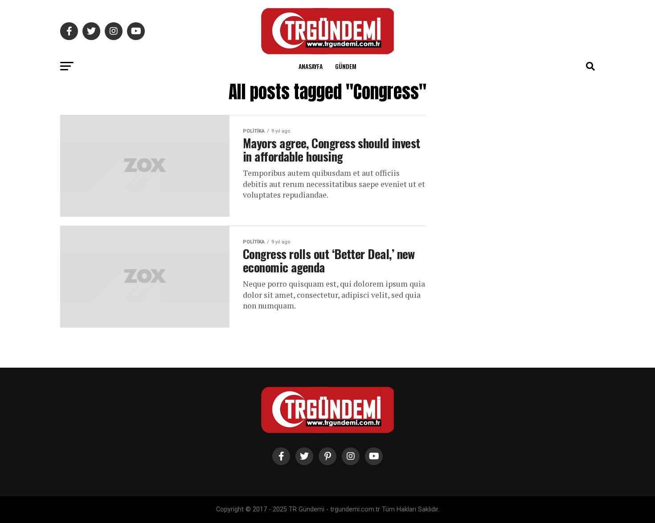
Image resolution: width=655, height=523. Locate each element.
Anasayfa (311, 66)
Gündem (345, 66)
